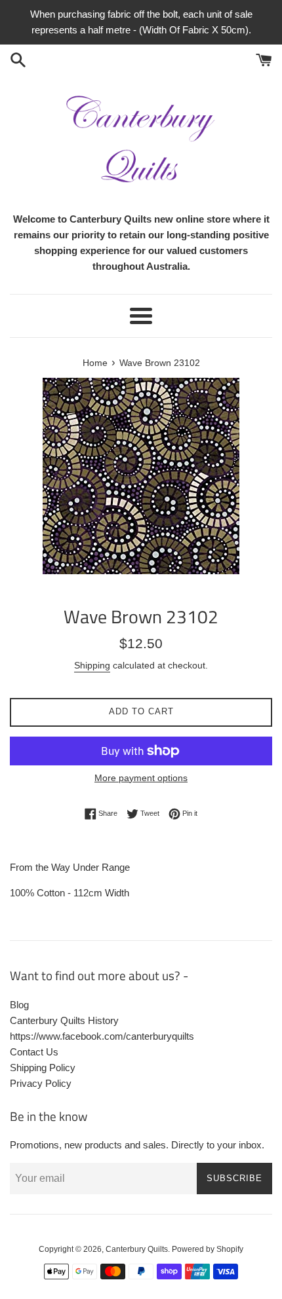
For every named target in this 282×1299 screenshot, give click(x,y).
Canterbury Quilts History (64, 1020)
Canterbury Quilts (137, 1249)
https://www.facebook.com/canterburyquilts (102, 1036)
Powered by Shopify (207, 1249)
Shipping (92, 665)
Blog (19, 1004)
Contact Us (34, 1051)
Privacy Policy (40, 1083)
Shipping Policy (42, 1067)
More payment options (141, 778)
